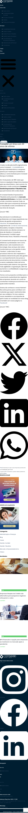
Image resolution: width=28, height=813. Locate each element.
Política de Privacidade (9, 22)
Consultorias (6, 45)
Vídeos (2, 552)
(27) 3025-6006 (4, 807)
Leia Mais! (2, 600)
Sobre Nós (2, 7)
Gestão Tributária (5, 546)
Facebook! (3, 303)
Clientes (5, 20)
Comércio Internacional (19, 226)
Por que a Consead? (8, 17)
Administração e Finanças (8, 534)
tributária (3, 223)
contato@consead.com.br (6, 796)
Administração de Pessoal (9, 42)
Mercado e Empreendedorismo (9, 549)
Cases (1, 48)
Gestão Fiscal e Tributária (9, 34)
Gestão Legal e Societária (9, 36)
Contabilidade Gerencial (9, 29)
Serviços (2, 26)
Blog (1, 51)
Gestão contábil (7, 31)
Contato (2, 53)
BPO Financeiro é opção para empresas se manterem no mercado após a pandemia (14, 642)
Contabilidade (17, 167)
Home (1, 5)
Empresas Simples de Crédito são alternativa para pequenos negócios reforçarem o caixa (13, 596)
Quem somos (6, 11)
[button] (8, 73)
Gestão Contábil (5, 543)
